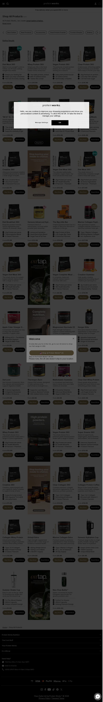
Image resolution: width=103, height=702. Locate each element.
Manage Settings (41, 122)
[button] (97, 696)
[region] (51, 115)
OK (60, 123)
